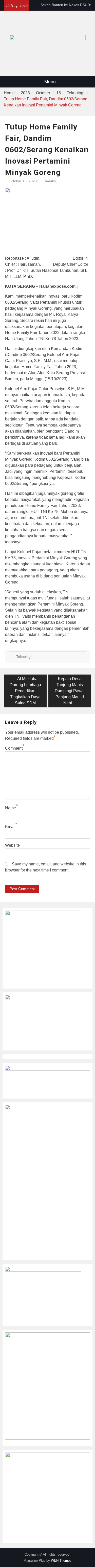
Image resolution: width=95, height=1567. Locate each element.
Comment (14, 748)
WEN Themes (61, 1560)
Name (10, 808)
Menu (50, 81)
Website (12, 845)
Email (10, 826)
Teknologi (23, 657)
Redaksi (50, 181)
